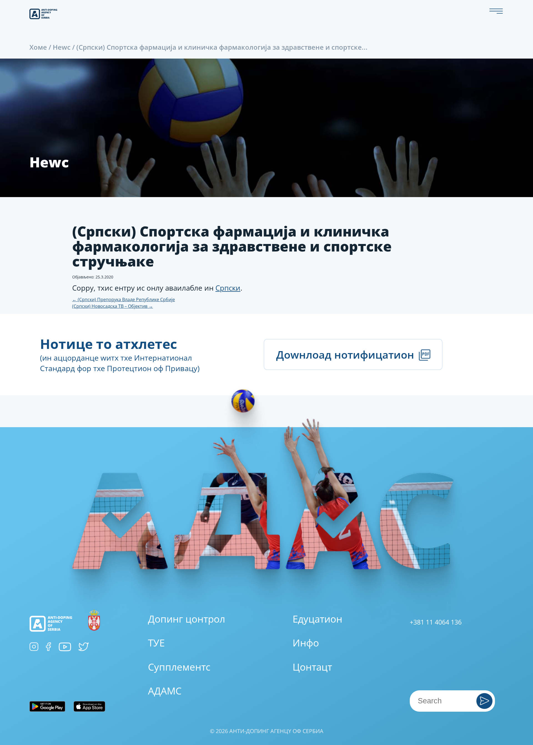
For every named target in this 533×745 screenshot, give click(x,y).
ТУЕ (156, 642)
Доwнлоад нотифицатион (346, 354)
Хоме (38, 47)
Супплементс (179, 666)
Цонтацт (312, 666)
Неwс (62, 47)
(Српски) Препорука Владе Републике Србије (123, 299)
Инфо (306, 642)
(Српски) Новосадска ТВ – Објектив (112, 306)
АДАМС (165, 690)
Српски (227, 288)
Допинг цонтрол (186, 618)
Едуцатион (317, 618)
